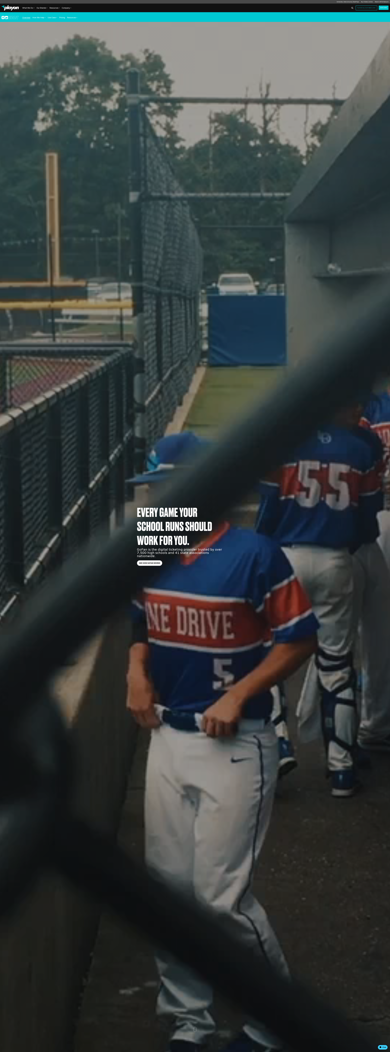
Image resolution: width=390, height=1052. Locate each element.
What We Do (27, 8)
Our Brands (41, 8)
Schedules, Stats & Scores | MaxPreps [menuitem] (348, 2)
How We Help (38, 17)
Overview (26, 17)
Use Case (52, 17)
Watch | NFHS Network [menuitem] (381, 2)
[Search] (352, 8)
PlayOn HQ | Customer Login (366, 7)
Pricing (62, 17)
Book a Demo (383, 7)
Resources (53, 8)
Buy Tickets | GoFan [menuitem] (367, 2)
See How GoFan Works (149, 563)
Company (66, 8)
